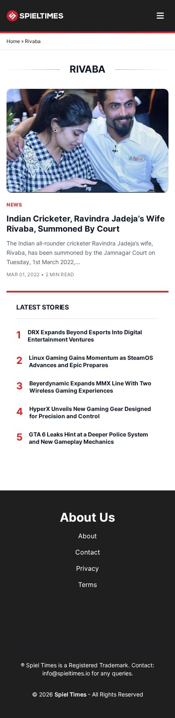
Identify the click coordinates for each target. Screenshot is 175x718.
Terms (87, 584)
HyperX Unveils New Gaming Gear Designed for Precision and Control (90, 412)
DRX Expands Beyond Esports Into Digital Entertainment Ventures (85, 336)
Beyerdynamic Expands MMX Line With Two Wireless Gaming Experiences (90, 387)
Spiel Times (71, 694)
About (87, 536)
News (14, 205)
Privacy (87, 568)
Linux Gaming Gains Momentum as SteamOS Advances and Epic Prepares (91, 361)
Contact (87, 552)
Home (13, 41)
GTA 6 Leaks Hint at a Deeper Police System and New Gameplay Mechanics (88, 438)
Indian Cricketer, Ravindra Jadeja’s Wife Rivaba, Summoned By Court (86, 224)
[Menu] (160, 16)
